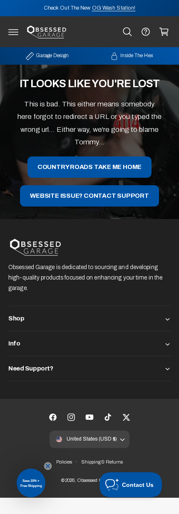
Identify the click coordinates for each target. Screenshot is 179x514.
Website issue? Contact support (89, 195)
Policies (64, 461)
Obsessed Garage (96, 480)
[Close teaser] (48, 466)
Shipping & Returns (102, 461)
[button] (13, 32)
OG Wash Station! (114, 8)
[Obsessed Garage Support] (146, 32)
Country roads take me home (89, 167)
